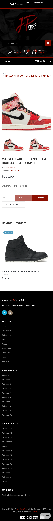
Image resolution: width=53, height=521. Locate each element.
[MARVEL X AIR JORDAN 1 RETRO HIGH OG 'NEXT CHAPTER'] (13, 143)
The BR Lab (36, 511)
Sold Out (23, 198)
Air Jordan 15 (7, 446)
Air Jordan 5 (6, 393)
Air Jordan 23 (7, 482)
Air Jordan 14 (7, 442)
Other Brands (7, 353)
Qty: (3, 198)
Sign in (18, 53)
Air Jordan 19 (7, 464)
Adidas (4, 344)
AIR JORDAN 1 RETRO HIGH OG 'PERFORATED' (21, 272)
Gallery (4, 357)
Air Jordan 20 (7, 468)
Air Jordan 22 (7, 477)
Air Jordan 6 (6, 397)
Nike (3, 340)
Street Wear (7, 348)
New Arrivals (7, 331)
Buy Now (40, 198)
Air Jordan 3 (6, 384)
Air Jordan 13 (7, 437)
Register (17, 51)
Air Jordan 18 (7, 459)
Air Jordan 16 (7, 451)
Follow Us (40, 61)
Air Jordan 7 (6, 402)
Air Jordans (6, 335)
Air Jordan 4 (6, 389)
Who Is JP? (6, 362)
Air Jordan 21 (7, 473)
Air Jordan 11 (7, 429)
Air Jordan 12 (7, 433)
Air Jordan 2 (6, 380)
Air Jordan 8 (6, 406)
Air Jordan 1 (6, 375)
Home (4, 73)
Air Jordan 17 (7, 455)
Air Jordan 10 (7, 415)
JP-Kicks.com (22, 509)
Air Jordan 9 (6, 411)
